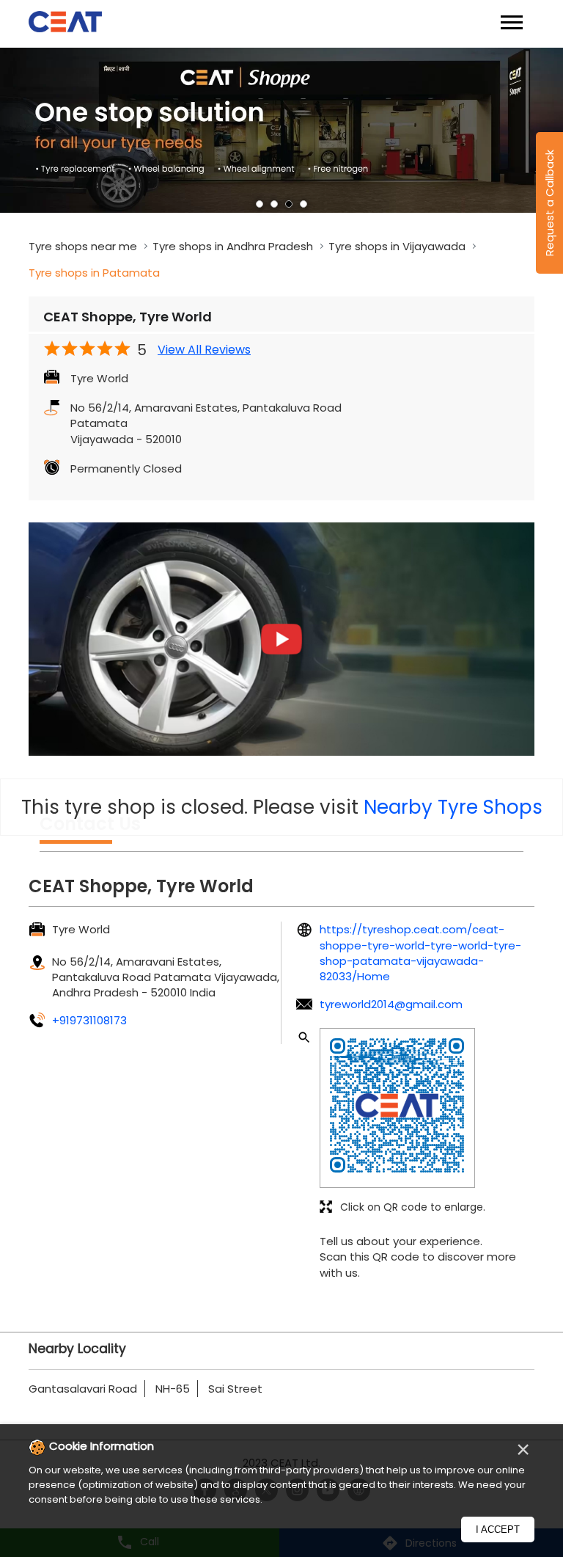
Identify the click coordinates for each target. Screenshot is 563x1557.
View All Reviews (204, 350)
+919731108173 (89, 1020)
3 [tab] (288, 204)
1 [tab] (259, 204)
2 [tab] (274, 204)
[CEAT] (65, 24)
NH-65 (172, 1388)
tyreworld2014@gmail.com (391, 1004)
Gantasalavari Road (83, 1388)
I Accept (498, 1529)
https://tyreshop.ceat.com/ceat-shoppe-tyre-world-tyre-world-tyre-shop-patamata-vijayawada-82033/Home (420, 953)
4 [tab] (303, 204)
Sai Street (235, 1388)
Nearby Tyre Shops (453, 807)
